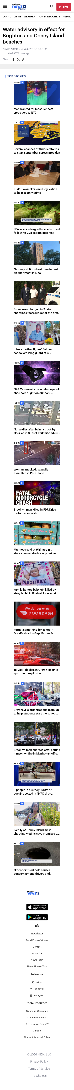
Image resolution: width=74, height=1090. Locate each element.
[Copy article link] (23, 59)
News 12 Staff (10, 49)
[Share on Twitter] (18, 59)
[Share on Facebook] (13, 59)
